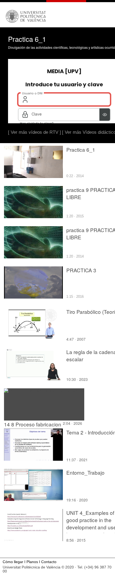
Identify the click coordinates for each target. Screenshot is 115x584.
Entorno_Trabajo (85, 472)
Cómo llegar (13, 562)
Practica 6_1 (80, 149)
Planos (32, 562)
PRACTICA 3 (81, 270)
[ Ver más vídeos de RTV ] (34, 132)
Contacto (48, 562)
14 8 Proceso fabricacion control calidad (32, 428)
